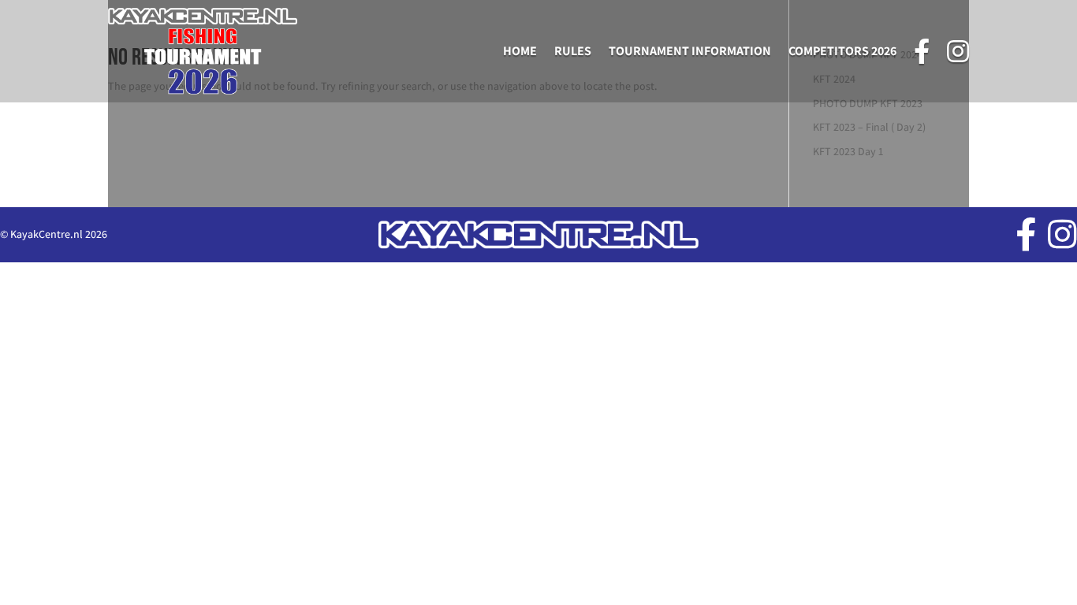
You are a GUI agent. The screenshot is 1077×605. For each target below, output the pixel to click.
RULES (572, 51)
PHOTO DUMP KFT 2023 (867, 103)
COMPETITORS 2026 (842, 51)
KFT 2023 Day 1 (848, 151)
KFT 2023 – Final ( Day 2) (869, 127)
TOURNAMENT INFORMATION (690, 51)
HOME (520, 51)
